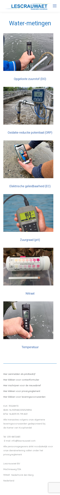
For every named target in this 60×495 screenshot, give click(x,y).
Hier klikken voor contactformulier (21, 379)
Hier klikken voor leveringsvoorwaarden (24, 396)
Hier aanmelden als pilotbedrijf (19, 374)
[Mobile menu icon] (55, 6)
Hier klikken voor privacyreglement (21, 391)
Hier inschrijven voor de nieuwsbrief (22, 385)
